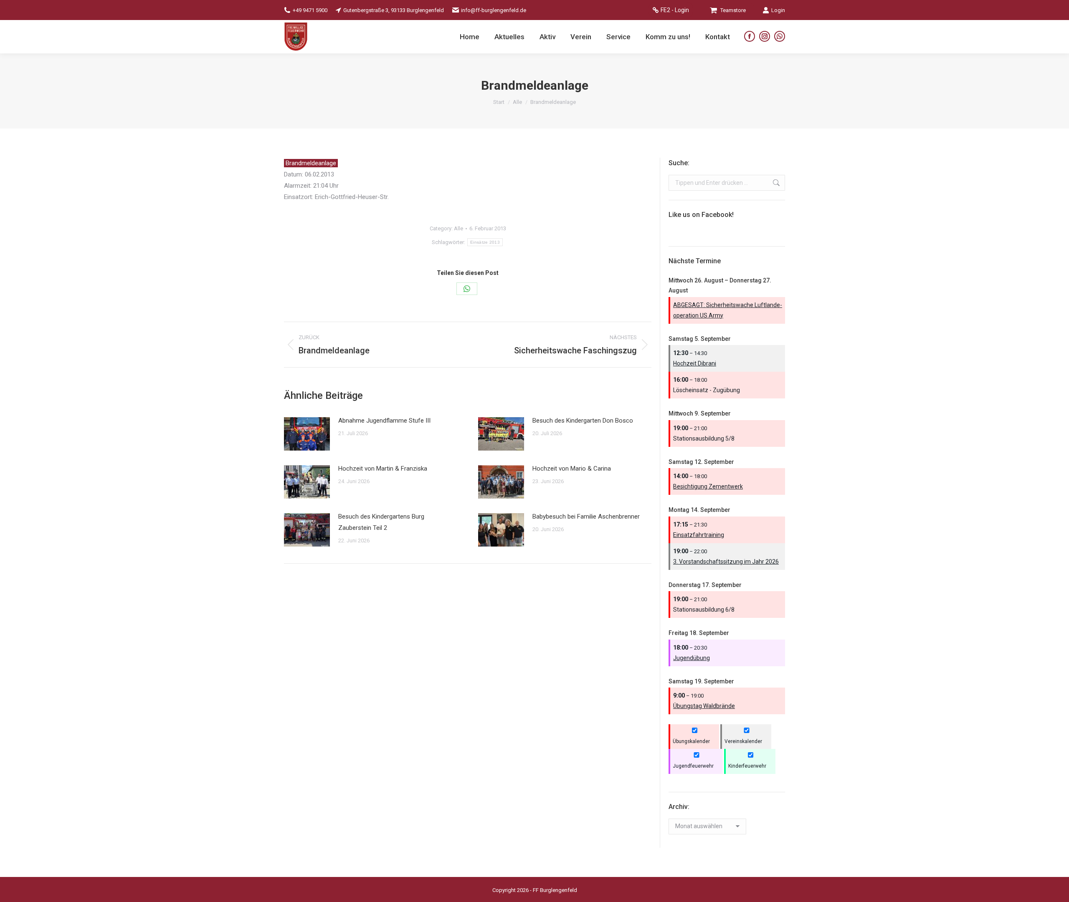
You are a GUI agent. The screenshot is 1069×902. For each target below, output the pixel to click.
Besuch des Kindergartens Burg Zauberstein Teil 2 (381, 522)
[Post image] (307, 434)
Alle (458, 228)
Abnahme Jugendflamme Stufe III (384, 420)
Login (778, 10)
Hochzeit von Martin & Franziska (382, 468)
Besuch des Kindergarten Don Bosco (582, 420)
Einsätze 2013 (485, 242)
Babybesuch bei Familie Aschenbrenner (586, 516)
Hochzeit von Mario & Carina (571, 468)
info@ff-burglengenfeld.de (493, 10)
